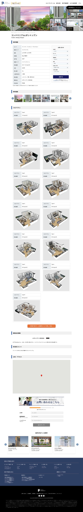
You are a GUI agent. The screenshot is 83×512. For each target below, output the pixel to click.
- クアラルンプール (32, 466)
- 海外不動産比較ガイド (8, 477)
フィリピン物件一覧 (21, 464)
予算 (54, 61)
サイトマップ (59, 493)
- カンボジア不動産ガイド (9, 478)
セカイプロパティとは (50, 3)
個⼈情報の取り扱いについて (42, 493)
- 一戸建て (59, 475)
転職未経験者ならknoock (28, 500)
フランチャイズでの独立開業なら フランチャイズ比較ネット (39, 502)
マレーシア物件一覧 (33, 464)
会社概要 (29, 493)
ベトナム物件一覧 (58, 464)
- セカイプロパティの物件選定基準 (28, 479)
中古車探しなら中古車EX (20, 501)
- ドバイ (67, 466)
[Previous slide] (13, 98)
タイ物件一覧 (44, 464)
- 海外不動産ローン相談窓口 (26, 477)
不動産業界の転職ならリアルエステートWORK (25, 506)
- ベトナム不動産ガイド (8, 482)
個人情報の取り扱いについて (57, 80)
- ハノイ (55, 468)
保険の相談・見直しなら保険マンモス (13, 507)
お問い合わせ (23, 493)
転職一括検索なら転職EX (20, 500)
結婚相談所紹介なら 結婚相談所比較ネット (62, 502)
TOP (12, 32)
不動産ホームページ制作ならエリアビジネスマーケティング (62, 500)
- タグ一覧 (40, 477)
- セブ (18, 467)
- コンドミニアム (60, 474)
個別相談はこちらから (74, 7)
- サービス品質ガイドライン (26, 480)
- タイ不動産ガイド (8, 481)
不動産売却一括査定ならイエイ (49, 506)
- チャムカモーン (7, 468)
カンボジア (15, 32)
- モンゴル (68, 467)
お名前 (54, 49)
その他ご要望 (55, 69)
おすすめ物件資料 (73, 3)
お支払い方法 (55, 65)
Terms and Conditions (51, 493)
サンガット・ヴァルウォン (26, 32)
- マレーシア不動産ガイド (9, 480)
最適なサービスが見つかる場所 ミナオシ (38, 506)
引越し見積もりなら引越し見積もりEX (47, 500)
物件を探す (58, 3)
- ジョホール (31, 467)
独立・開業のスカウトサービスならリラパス (60, 506)
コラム (79, 3)
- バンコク (43, 466)
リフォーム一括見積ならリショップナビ (55, 501)
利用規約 (33, 493)
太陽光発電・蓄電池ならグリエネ (25, 502)
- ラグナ (18, 468)
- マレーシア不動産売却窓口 (26, 478)
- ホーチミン (56, 467)
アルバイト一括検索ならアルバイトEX (11, 500)
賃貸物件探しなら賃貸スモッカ (37, 500)
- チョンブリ (44, 467)
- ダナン (55, 466)
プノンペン (19, 32)
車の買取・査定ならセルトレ (28, 501)
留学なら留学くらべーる (51, 502)
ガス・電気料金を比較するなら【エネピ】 (14, 502)
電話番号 (54, 57)
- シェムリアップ (7, 467)
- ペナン (30, 468)
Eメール (54, 53)
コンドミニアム (33, 32)
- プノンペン (6, 466)
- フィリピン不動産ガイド (9, 479)
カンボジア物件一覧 (8, 464)
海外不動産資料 (65, 3)
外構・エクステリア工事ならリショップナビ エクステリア (41, 501)
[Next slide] (70, 98)
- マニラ (18, 466)
